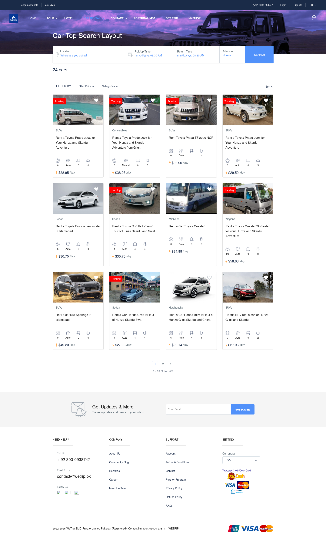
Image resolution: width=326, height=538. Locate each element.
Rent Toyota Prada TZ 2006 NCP (191, 137)
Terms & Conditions (177, 462)
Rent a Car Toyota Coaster (187, 226)
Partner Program (176, 479)
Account (170, 453)
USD (312, 4)
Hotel (68, 18)
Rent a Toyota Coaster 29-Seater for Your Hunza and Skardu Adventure (247, 231)
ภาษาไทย (50, 4)
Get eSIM (172, 18)
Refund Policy (174, 497)
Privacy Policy (174, 488)
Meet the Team (118, 488)
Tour (50, 18)
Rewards (114, 471)
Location (65, 51)
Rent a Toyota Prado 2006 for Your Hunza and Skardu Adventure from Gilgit (131, 142)
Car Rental (92, 18)
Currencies (228, 453)
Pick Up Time (143, 51)
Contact (117, 18)
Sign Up (298, 4)
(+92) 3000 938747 (263, 4)
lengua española (29, 4)
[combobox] (241, 460)
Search (259, 54)
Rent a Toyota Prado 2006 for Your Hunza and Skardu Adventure (75, 142)
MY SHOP (194, 18)
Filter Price (85, 86)
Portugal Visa (144, 18)
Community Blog (119, 462)
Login (283, 4)
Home (32, 18)
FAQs (169, 505)
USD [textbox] (228, 460)
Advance (227, 51)
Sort (268, 86)
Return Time (184, 51)
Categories (109, 86)
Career (113, 479)
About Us (114, 453)
